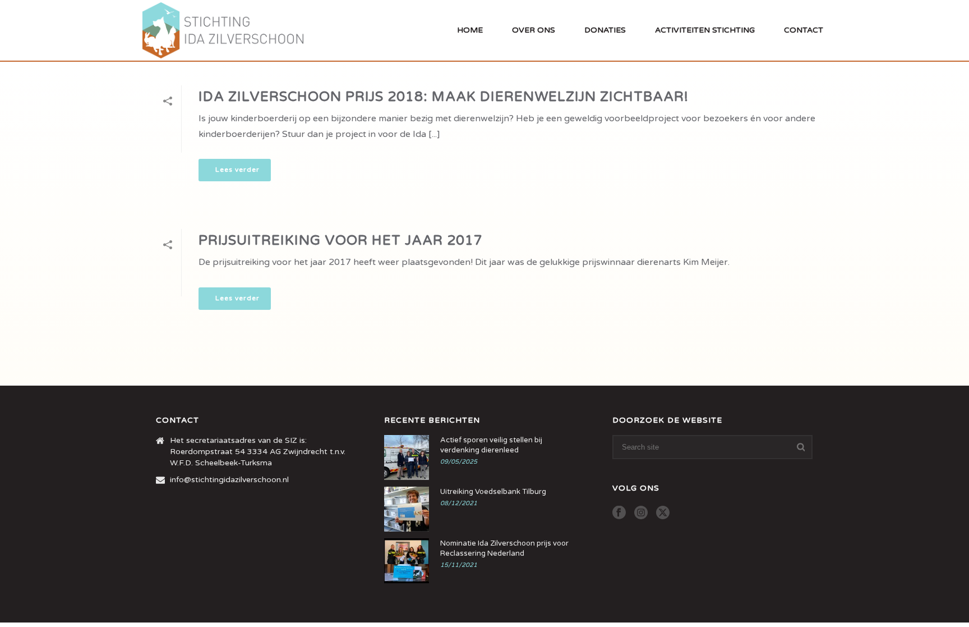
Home (470, 30)
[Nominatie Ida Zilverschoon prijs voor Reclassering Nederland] (406, 560)
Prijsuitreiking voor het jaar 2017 (341, 240)
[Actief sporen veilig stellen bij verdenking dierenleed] (406, 457)
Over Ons (533, 30)
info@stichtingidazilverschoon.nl (229, 479)
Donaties (605, 30)
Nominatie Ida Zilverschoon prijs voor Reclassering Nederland (504, 548)
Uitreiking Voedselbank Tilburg (493, 491)
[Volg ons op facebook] (619, 513)
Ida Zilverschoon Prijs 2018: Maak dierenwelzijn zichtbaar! (444, 97)
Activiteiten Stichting (705, 30)
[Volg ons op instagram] (641, 513)
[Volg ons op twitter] (663, 513)
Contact (803, 30)
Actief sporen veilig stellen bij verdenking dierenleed (491, 445)
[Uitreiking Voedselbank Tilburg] (406, 509)
